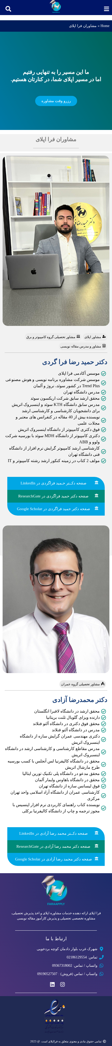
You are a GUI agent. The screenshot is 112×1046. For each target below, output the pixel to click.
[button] (8, 9)
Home (105, 26)
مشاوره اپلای (52, 913)
